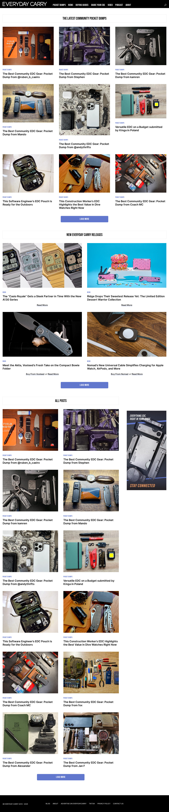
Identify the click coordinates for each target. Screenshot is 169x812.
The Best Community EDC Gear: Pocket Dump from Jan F (88, 764)
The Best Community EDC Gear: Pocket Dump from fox (88, 703)
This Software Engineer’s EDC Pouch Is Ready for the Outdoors (27, 203)
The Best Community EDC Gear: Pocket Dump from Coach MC (140, 203)
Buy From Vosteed (35, 374)
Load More (84, 219)
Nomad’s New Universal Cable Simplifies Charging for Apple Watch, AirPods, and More (125, 367)
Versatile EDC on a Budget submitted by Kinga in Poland (138, 128)
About (55, 804)
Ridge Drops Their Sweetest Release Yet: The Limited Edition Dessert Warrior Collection (126, 298)
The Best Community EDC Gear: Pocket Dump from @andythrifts (84, 145)
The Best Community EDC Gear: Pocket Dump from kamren (140, 75)
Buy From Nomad (119, 374)
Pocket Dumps (7, 70)
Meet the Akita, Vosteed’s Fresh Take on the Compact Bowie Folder (41, 367)
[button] (165, 5)
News (4, 292)
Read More (42, 305)
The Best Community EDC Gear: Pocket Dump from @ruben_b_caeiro (28, 75)
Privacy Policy (103, 804)
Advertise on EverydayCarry (73, 804)
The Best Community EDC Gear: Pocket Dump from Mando (28, 132)
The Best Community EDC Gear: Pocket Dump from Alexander (28, 764)
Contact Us (118, 804)
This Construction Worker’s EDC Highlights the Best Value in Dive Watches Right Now (79, 204)
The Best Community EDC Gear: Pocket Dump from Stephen (84, 75)
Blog (48, 804)
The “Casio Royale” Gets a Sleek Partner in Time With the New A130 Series (42, 298)
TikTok (92, 804)
